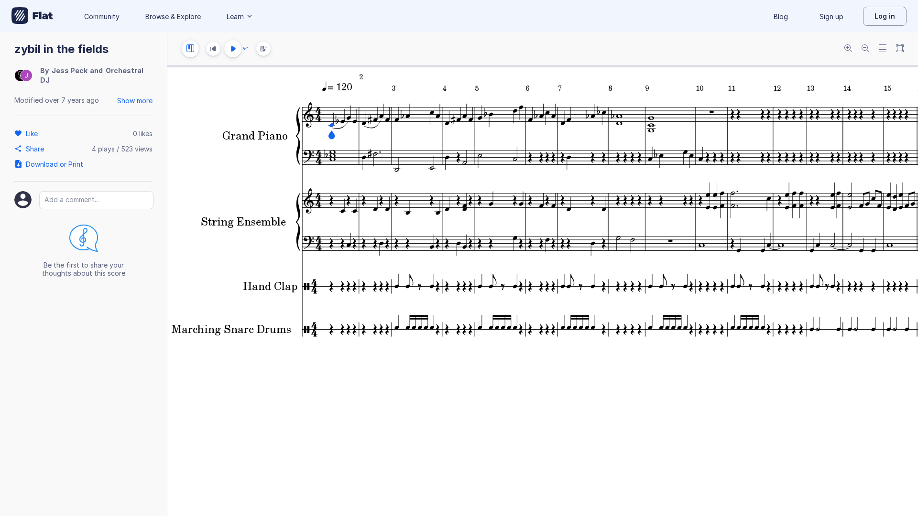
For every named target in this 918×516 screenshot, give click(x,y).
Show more (135, 101)
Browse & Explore (173, 16)
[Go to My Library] (32, 16)
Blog (781, 16)
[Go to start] (213, 49)
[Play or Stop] (232, 48)
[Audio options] (245, 48)
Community (102, 16)
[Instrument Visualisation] (263, 49)
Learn (235, 16)
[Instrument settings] (190, 48)
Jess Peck (69, 70)
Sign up (831, 16)
